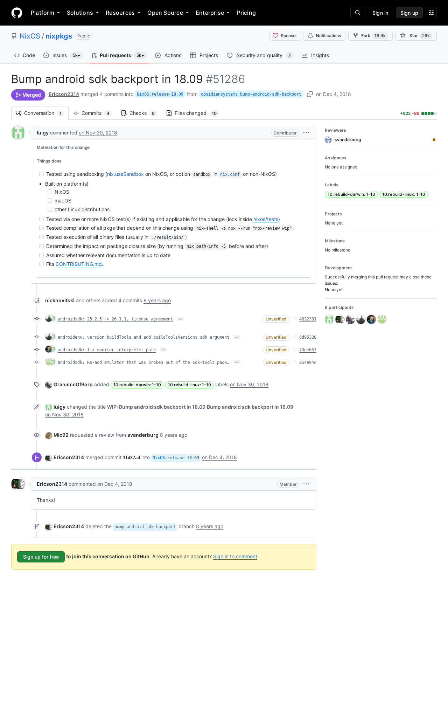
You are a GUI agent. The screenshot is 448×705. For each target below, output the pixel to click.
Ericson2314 (64, 94)
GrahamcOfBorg (73, 384)
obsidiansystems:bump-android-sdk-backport (251, 94)
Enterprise (210, 12)
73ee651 (307, 349)
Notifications (328, 35)
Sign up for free (41, 557)
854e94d (307, 362)
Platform (42, 12)
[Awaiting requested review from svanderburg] (434, 139)
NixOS (30, 36)
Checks (146, 113)
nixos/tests (265, 219)
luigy (43, 133)
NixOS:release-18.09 (160, 94)
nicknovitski (60, 300)
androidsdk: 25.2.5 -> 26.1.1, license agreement (115, 319)
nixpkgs (59, 36)
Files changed (199, 113)
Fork (373, 35)
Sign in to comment (235, 556)
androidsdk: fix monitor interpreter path (107, 349)
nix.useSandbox (125, 174)
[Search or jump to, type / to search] (357, 12)
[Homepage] (16, 12)
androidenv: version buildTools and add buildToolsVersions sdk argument (143, 337)
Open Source (165, 12)
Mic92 (61, 435)
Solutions (80, 12)
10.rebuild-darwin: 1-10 (137, 384)
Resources (120, 12)
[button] (306, 132)
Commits (99, 113)
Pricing (246, 12)
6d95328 (307, 337)
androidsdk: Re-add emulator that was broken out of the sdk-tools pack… (143, 362)
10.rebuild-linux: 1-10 (189, 384)
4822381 (307, 319)
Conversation (46, 113)
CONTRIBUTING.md (79, 264)
